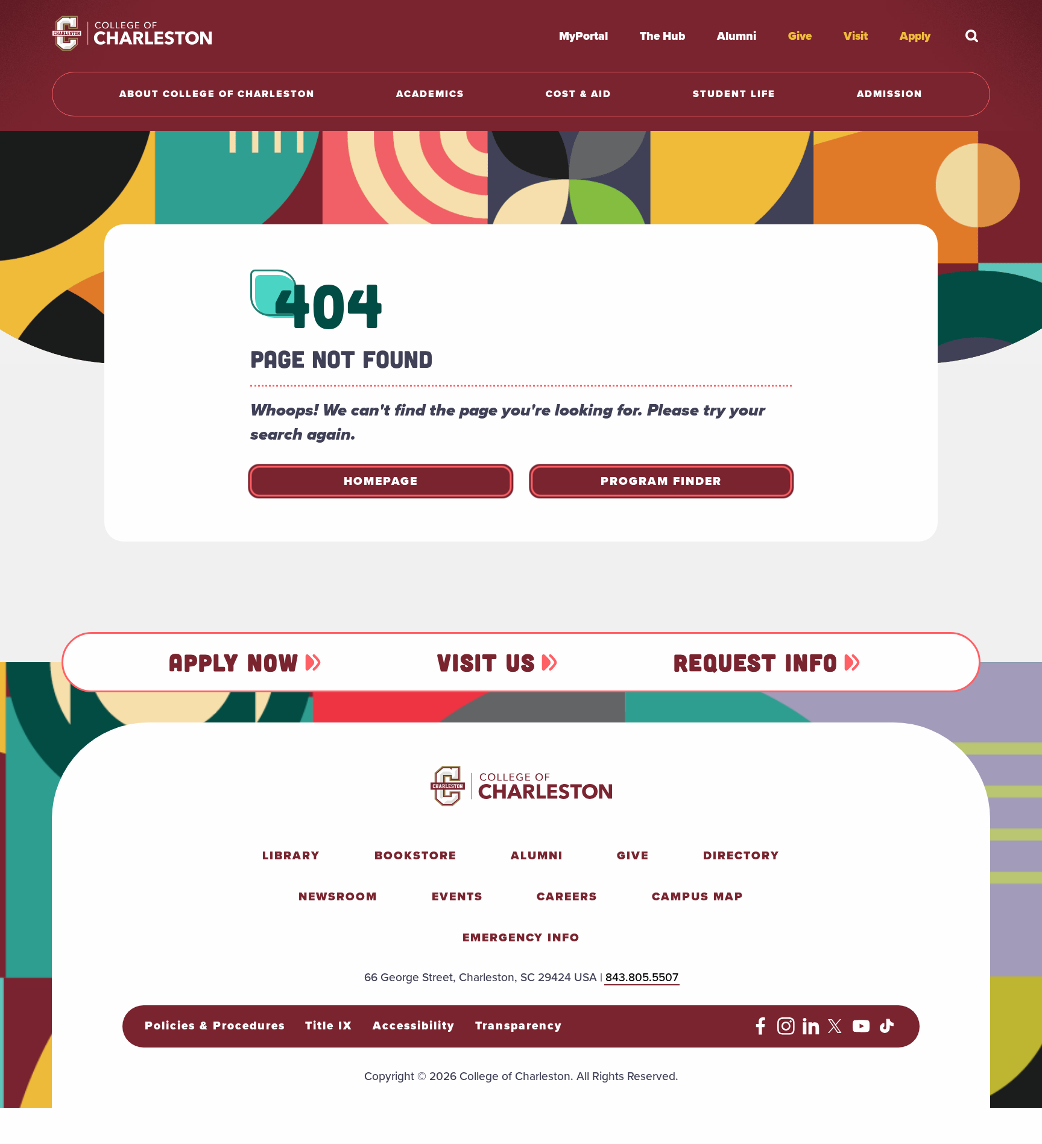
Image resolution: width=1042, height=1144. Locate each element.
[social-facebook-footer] (760, 1030)
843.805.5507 (641, 977)
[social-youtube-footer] (861, 1030)
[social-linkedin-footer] (811, 1030)
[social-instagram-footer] (786, 1030)
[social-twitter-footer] (836, 1030)
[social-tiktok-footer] (886, 1030)
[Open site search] (972, 35)
